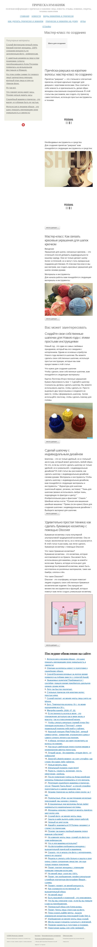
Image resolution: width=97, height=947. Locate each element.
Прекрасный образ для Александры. (65, 906)
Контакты (38, 935)
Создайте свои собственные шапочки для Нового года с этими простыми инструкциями (67, 337)
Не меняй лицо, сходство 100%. (63, 873)
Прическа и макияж (48, 5)
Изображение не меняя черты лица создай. (68, 918)
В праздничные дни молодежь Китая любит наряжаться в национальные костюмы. (67, 805)
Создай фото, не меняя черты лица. (65, 816)
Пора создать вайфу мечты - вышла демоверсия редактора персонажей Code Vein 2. (68, 914)
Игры (83, 21)
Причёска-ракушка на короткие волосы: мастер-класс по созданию (68, 72)
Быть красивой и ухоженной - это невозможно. (70, 897)
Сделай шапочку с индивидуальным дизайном (64, 452)
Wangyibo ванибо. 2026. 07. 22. (61, 710)
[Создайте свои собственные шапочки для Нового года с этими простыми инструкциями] (69, 421)
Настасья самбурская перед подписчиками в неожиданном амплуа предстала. (67, 748)
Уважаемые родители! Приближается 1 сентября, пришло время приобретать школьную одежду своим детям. (67, 683)
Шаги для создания (56, 43)
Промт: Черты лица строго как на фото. (66, 909)
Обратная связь (67, 935)
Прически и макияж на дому (62, 21)
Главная (24, 16)
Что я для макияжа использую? (62, 843)
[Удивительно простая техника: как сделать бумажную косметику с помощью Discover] (69, 618)
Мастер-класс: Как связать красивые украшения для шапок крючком (66, 240)
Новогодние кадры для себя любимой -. (66, 927)
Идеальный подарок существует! (63, 767)
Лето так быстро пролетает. (59, 689)
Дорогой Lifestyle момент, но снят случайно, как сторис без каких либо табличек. (68, 760)
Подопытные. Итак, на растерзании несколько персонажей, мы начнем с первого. (68, 799)
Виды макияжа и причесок (58, 16)
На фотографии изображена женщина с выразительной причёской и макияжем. (65, 848)
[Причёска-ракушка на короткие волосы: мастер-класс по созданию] (69, 169)
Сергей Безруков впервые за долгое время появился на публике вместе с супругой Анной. (67, 676)
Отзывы (46, 26)
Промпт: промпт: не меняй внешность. (66, 885)
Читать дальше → (52, 228)
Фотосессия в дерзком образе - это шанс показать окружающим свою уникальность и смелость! (22, 110)
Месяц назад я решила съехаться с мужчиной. (69, 921)
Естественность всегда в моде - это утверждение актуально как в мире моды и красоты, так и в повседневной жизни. (65, 716)
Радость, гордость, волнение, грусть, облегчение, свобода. (63, 772)
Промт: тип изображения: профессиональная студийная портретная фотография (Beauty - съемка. (68, 879)
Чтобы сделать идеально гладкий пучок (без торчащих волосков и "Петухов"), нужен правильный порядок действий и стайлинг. (67, 725)
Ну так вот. (11, 88)
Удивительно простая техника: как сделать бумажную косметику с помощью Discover (68, 526)
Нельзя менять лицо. (57, 764)
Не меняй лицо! (55, 894)
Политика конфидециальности (44, 938)
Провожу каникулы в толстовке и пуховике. (68, 924)
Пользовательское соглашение (51, 935)
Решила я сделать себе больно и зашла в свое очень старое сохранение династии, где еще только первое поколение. (68, 861)
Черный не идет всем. (58, 822)
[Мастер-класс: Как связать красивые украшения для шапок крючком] (69, 299)
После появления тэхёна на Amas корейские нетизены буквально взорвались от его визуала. (67, 778)
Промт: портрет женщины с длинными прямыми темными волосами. (64, 869)
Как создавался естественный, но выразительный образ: (62, 890)
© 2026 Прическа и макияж (15, 935)
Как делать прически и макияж (25, 21)
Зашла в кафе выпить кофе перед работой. (68, 819)
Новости (36, 16)
